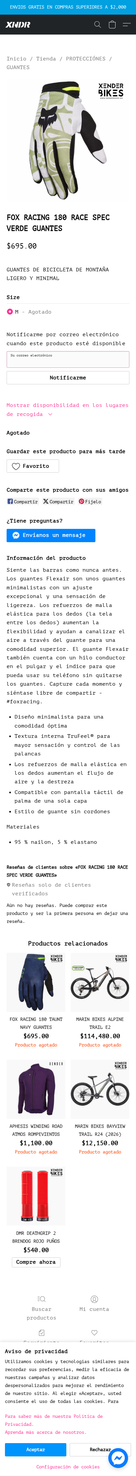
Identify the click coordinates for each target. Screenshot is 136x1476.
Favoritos (94, 1343)
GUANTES (18, 67)
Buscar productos (41, 1313)
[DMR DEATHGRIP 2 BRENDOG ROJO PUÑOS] (36, 1196)
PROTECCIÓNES (86, 59)
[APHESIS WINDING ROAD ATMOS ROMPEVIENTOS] (36, 1089)
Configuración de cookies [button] (68, 1466)
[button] (18, 25)
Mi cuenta (94, 1309)
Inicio (16, 59)
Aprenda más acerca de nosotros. (46, 1432)
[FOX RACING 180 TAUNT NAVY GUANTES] (36, 982)
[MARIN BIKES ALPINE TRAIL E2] (100, 982)
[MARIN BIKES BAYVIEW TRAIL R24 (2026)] (100, 1089)
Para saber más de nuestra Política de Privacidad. (54, 1420)
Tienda (46, 59)
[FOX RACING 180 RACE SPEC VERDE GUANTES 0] (68, 140)
